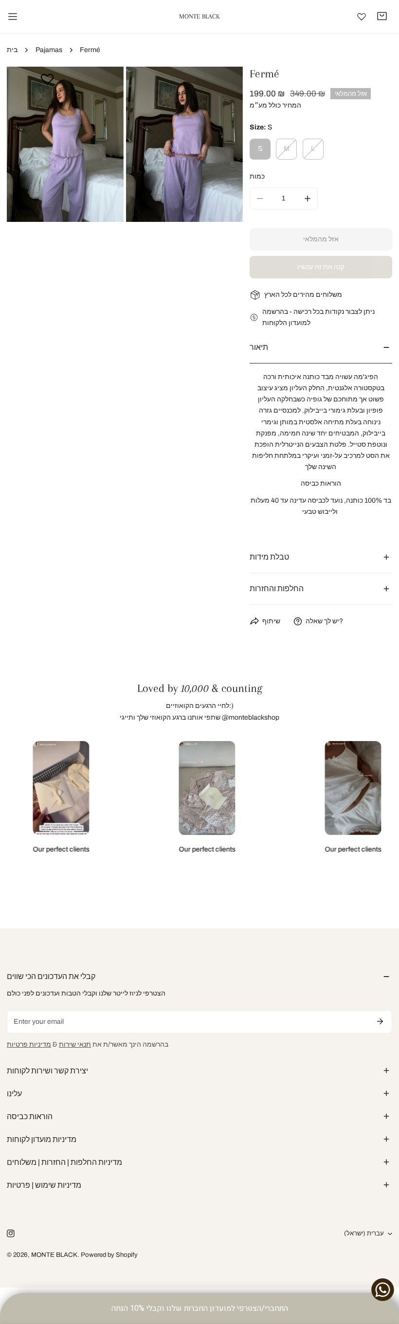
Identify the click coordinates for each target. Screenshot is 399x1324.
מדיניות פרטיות (29, 1044)
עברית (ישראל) (364, 1233)
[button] (382, 16)
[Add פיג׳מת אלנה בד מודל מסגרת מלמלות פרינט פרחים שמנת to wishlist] (47, 79)
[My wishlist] (361, 16)
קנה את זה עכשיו (321, 267)
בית (12, 50)
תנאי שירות (75, 1044)
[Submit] (380, 1021)
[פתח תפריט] (12, 16)
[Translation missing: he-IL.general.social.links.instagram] (10, 1233)
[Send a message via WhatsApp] (382, 1289)
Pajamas (49, 50)
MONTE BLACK (54, 1254)
